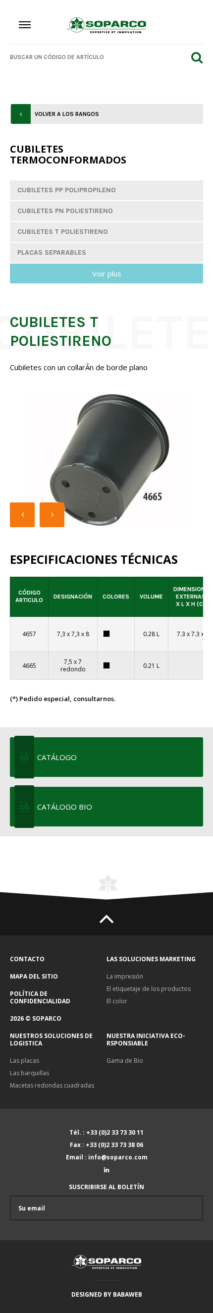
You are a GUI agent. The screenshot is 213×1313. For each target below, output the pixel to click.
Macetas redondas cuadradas (52, 1085)
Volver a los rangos (67, 113)
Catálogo (57, 757)
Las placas (24, 1060)
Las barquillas (29, 1073)
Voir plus (106, 273)
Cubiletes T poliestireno (62, 231)
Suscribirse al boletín (106, 1187)
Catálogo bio (64, 807)
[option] (106, 459)
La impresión (124, 976)
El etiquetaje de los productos (148, 989)
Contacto (27, 959)
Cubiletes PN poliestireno (65, 211)
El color (116, 1001)
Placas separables (51, 252)
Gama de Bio (124, 1060)
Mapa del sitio (34, 976)
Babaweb (127, 1294)
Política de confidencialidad (40, 997)
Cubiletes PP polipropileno (66, 190)
